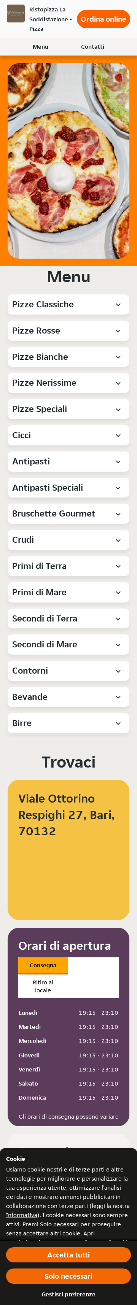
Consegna (43, 965)
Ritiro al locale (43, 986)
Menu (40, 47)
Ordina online (103, 19)
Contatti (92, 47)
